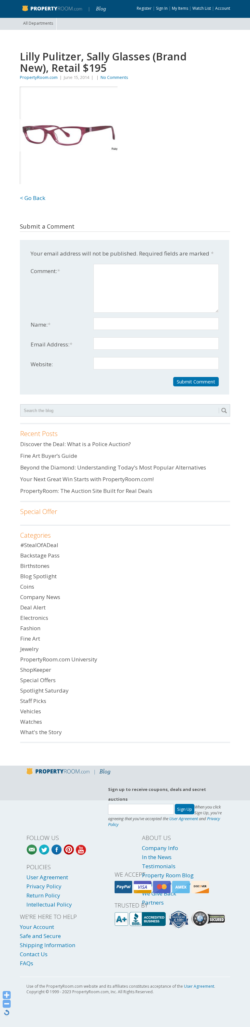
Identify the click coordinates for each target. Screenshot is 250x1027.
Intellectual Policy (49, 904)
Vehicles (30, 711)
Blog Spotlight (38, 576)
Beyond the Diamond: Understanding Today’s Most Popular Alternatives (113, 467)
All (38, 23)
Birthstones (34, 566)
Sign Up (184, 809)
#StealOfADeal (39, 545)
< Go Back (32, 198)
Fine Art (30, 638)
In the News (157, 857)
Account (222, 8)
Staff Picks (33, 701)
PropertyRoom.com (39, 77)
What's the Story (41, 732)
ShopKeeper (35, 669)
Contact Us (34, 954)
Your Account (37, 927)
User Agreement (183, 818)
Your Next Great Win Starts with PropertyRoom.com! (87, 479)
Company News (40, 597)
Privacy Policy (44, 886)
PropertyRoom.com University (58, 659)
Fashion (30, 628)
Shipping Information (47, 945)
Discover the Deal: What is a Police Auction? (75, 444)
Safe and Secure (40, 936)
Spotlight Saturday (44, 690)
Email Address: (51, 344)
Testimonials (158, 866)
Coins (27, 586)
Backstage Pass (40, 555)
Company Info (160, 848)
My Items (180, 8)
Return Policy (43, 895)
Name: (40, 324)
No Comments (114, 77)
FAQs (26, 963)
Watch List (201, 8)
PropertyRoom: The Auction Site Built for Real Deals (86, 491)
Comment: (45, 271)
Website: (42, 364)
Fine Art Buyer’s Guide (48, 455)
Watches (31, 721)
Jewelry (29, 649)
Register (144, 8)
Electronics (34, 617)
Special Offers (38, 680)
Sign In (162, 8)
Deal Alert (33, 607)
